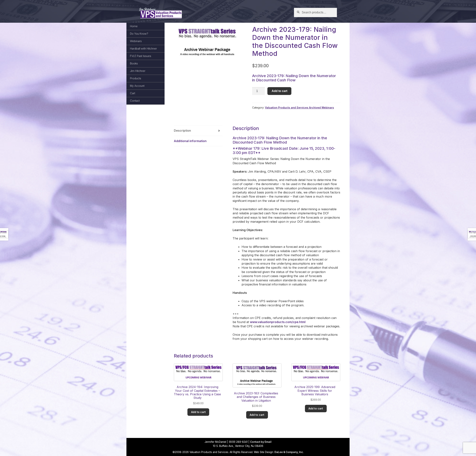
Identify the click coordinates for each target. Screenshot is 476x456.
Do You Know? (139, 33)
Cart (132, 93)
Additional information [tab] (190, 141)
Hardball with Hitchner (143, 48)
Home (134, 26)
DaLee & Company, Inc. (289, 452)
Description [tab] (182, 130)
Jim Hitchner (137, 70)
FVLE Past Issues (140, 56)
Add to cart (279, 91)
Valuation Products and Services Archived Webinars (299, 107)
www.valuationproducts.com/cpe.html (277, 322)
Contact (135, 100)
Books (134, 63)
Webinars (136, 41)
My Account (137, 85)
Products (135, 78)
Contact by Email (260, 441)
